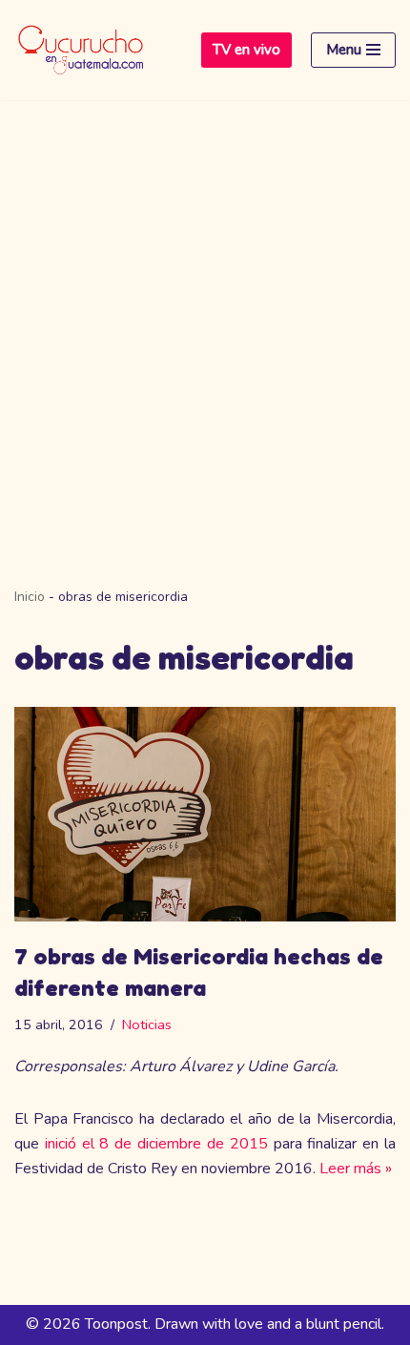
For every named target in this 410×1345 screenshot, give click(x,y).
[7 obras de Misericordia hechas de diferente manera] (205, 814)
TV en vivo (246, 49)
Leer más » (355, 1168)
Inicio (29, 597)
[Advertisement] (205, 315)
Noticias (147, 1024)
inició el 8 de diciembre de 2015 (156, 1143)
